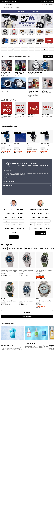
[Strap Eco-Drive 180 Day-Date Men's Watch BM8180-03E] (51, 253)
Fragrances (30, 34)
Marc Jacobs (34, 228)
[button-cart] (52, 4)
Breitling (24, 49)
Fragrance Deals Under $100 (46, 90)
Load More (27, 312)
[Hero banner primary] (27, 21)
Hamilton (14, 221)
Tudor (31, 49)
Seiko (21, 221)
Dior (41, 228)
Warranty (8, 177)
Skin (2, 342)
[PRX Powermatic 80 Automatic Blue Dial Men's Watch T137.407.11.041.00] (34, 282)
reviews (29, 165)
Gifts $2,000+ (46, 115)
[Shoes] (49, 31)
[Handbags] (40, 31)
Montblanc (20, 228)
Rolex (10, 49)
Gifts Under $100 (6, 115)
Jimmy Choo (47, 224)
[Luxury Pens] (31, 40)
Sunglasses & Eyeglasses (22, 35)
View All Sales (48, 56)
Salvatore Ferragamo (43, 217)
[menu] (2, 4)
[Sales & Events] (49, 40)
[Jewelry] (23, 40)
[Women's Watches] (14, 31)
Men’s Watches (4, 34)
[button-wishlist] (50, 4)
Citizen (7, 224)
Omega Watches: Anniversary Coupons (12, 90)
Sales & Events (48, 43)
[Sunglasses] (23, 31)
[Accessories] (14, 40)
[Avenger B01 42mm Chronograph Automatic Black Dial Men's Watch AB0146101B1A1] (34, 253)
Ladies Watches (13, 34)
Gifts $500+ (31, 115)
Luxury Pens (30, 43)
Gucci (37, 49)
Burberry (40, 213)
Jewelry (21, 43)
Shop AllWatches (27, 316)
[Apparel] (5, 40)
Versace (47, 221)
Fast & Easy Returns (10, 181)
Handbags (38, 34)
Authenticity (8, 170)
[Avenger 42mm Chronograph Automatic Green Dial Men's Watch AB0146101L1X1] (16, 282)
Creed (20, 224)
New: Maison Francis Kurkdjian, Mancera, (33, 91)
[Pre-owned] (40, 40)
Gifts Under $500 (20, 115)
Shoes (46, 34)
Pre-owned (38, 43)
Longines (44, 49)
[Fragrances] (31, 31)
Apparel (3, 43)
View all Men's (13, 237)
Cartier (6, 228)
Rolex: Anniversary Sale (35, 72)
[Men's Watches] (5, 31)
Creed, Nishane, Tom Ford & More (19, 73)
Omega (4, 49)
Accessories (13, 43)
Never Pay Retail (9, 185)
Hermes (48, 228)
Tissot (17, 49)
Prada (31, 224)
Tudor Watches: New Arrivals (5, 73)
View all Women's (40, 233)
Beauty (50, 342)
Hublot (12, 228)
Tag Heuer (19, 217)
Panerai (14, 224)
